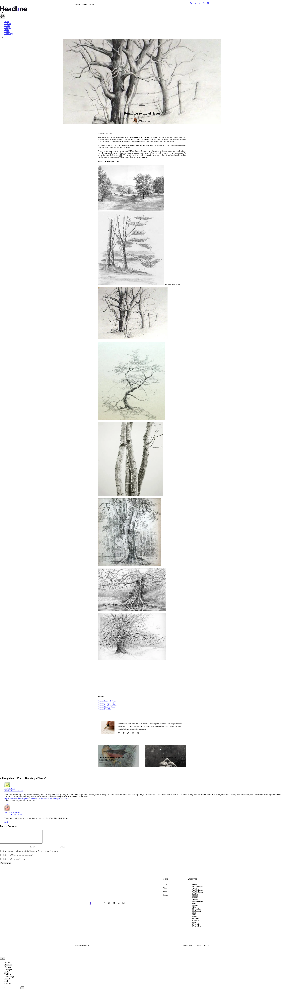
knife (194, 903)
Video (194, 922)
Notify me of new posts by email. (14, 859)
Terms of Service (203, 945)
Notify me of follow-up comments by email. (18, 855)
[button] (2, 13)
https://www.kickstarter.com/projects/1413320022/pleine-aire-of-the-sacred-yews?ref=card (35, 799)
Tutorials (195, 920)
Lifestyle (7, 28)
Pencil (142, 105)
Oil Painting (196, 911)
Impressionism (197, 901)
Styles (85, 4)
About (77, 4)
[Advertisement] (142, 677)
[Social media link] (191, 3)
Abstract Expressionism (197, 885)
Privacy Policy (188, 945)
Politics (7, 32)
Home (6, 22)
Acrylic (194, 888)
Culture (7, 26)
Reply (6, 804)
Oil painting (196, 909)
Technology (8, 34)
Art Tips (195, 894)
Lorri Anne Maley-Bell (12, 812)
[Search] (22, 987)
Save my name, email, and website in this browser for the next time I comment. (30, 851)
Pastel (194, 913)
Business (7, 24)
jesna (148, 121)
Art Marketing (197, 890)
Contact (92, 4)
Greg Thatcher (9, 789)
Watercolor (196, 924)
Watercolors (196, 926)
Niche (6, 30)
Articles (195, 896)
